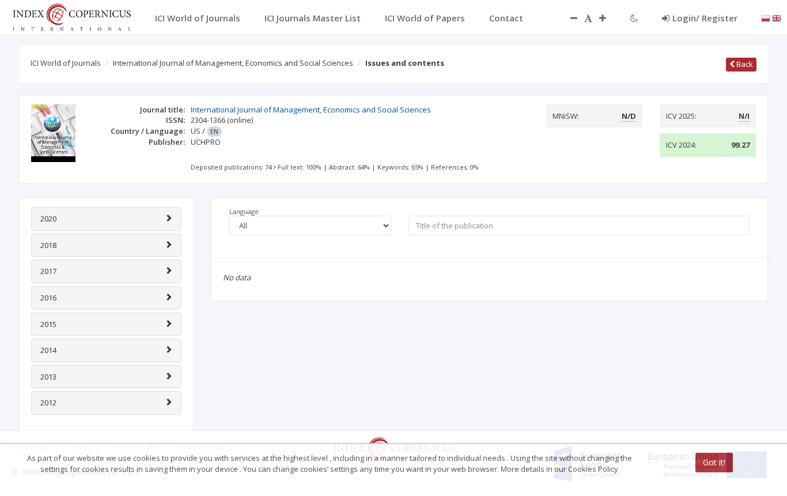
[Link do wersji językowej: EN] (776, 17)
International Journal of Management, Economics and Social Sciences (233, 63)
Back (744, 64)
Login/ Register (704, 18)
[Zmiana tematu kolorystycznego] (634, 18)
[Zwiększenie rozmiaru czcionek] (608, 18)
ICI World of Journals (66, 63)
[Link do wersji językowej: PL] (765, 17)
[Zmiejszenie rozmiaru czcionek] (568, 18)
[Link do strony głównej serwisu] (71, 16)
